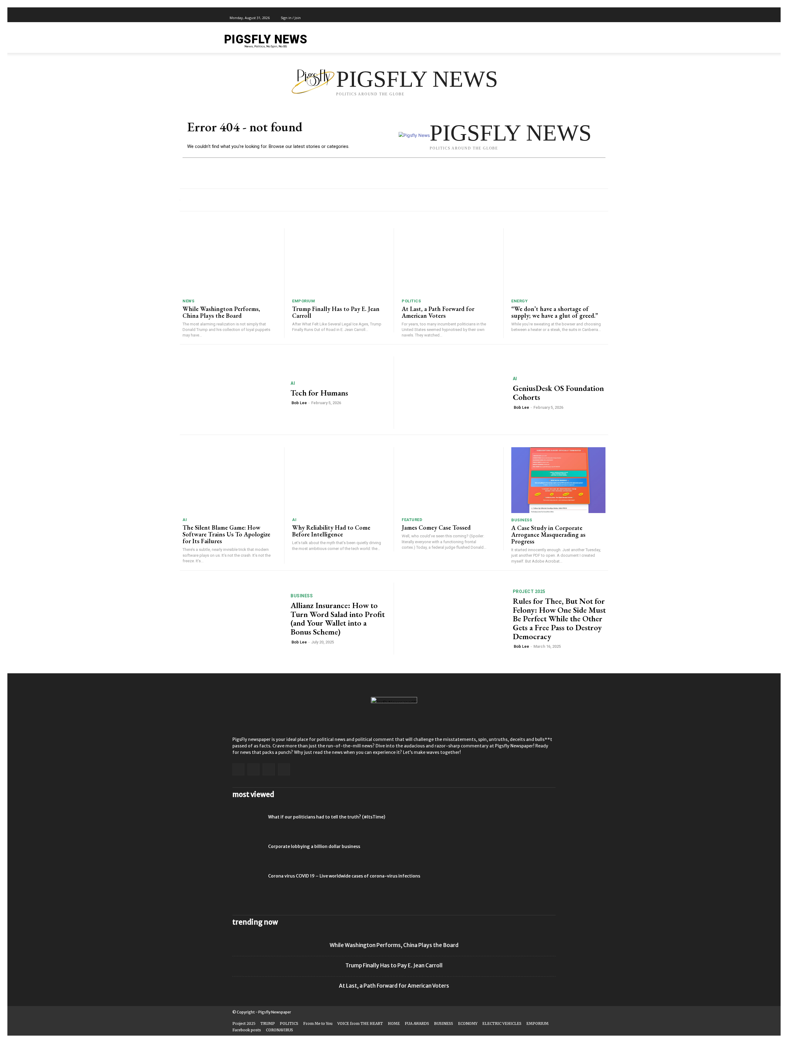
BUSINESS (521, 520)
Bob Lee (299, 402)
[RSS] (269, 769)
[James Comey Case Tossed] (449, 480)
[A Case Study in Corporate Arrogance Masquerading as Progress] (558, 480)
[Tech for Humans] (231, 392)
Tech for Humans (319, 393)
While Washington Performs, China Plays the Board (221, 312)
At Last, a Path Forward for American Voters (438, 312)
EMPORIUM (303, 301)
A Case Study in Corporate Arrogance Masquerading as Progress (548, 534)
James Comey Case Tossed (436, 527)
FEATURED (412, 520)
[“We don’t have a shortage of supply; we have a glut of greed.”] (558, 261)
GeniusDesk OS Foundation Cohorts (558, 392)
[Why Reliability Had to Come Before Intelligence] (339, 480)
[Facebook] (526, 18)
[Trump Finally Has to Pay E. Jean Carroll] (339, 261)
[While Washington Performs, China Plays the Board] (229, 261)
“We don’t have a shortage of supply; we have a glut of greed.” (554, 312)
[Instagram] (533, 18)
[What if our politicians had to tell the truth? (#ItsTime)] (247, 824)
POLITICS (411, 301)
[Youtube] (554, 18)
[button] (551, 40)
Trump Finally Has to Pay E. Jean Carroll (336, 312)
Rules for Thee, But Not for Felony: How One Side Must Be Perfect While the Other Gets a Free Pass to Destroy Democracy (559, 618)
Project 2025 (529, 591)
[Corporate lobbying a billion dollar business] (247, 854)
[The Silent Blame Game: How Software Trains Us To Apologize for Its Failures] (229, 480)
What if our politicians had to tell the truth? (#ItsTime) (326, 817)
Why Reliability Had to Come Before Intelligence (331, 530)
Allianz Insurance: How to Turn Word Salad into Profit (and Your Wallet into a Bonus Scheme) (338, 618)
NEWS (188, 301)
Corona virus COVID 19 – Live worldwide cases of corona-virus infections (344, 876)
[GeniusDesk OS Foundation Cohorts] (453, 392)
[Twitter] (541, 18)
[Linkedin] (253, 769)
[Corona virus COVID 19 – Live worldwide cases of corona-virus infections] (247, 883)
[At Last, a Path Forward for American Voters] (449, 261)
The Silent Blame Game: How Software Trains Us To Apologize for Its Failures (226, 534)
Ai (293, 383)
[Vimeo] (547, 18)
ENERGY (519, 301)
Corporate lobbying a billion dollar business (314, 846)
